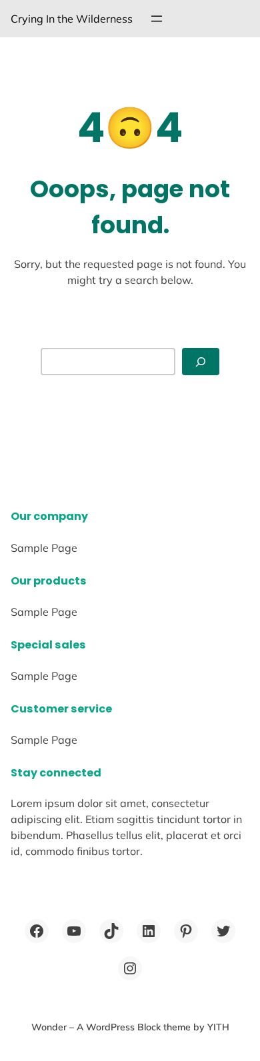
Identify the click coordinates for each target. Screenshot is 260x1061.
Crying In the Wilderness (72, 18)
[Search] (200, 361)
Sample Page (44, 547)
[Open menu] (157, 19)
